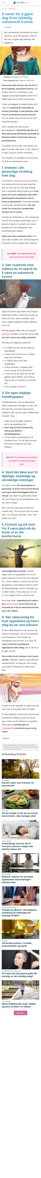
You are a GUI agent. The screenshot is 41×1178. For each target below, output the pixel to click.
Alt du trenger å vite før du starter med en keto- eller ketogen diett (20, 814)
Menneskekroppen (9, 907)
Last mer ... (20, 1013)
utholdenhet (8, 728)
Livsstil (4, 9)
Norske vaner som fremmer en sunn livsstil (18, 784)
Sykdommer (6, 874)
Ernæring (6, 780)
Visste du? (12, 9)
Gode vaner (6, 841)
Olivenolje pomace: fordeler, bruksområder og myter (17, 944)
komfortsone (11, 604)
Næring (5, 941)
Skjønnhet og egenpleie (11, 971)
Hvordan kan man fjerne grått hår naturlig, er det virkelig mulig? (19, 975)
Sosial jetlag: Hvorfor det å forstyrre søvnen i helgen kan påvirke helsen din (17, 846)
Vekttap (5, 811)
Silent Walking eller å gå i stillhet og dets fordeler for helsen (19, 1005)
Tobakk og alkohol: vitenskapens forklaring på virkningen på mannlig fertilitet (19, 913)
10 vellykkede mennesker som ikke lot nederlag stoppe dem (23, 460)
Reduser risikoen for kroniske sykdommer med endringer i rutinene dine (17, 879)
